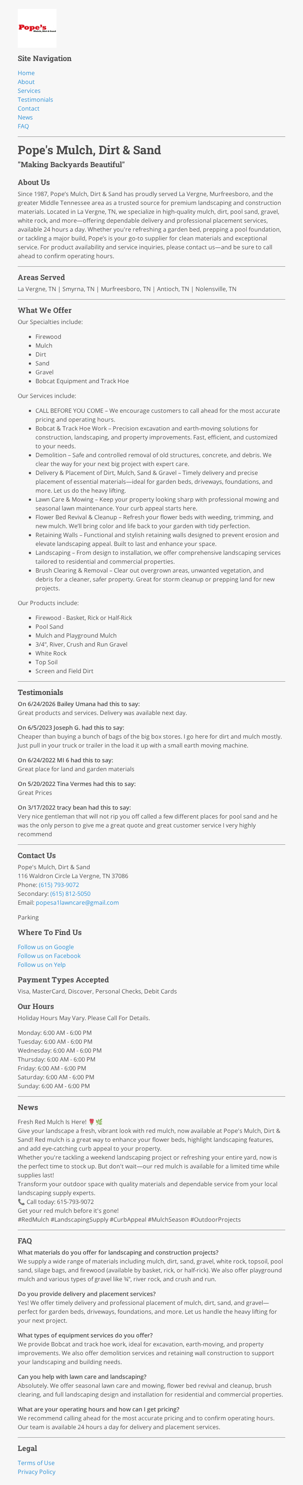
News (25, 117)
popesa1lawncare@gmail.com (77, 902)
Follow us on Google (46, 947)
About (26, 82)
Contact (29, 108)
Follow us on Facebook (49, 956)
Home (26, 73)
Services (29, 91)
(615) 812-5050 (70, 894)
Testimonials (35, 99)
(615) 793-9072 (59, 885)
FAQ (23, 126)
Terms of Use (36, 1463)
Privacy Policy (36, 1472)
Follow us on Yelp (42, 965)
